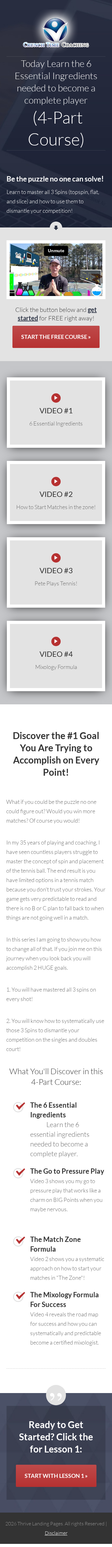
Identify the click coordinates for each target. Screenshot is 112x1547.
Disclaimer (56, 1533)
